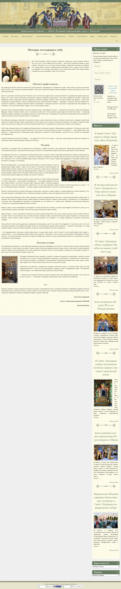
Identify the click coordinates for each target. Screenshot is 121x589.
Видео (92, 36)
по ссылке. (96, 102)
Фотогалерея (82, 36)
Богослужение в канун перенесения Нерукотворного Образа (106, 436)
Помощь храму (103, 36)
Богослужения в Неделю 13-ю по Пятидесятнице (106, 305)
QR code (97, 66)
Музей (71, 36)
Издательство (60, 36)
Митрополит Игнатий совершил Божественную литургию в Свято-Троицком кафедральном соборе (106, 501)
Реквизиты (98, 79)
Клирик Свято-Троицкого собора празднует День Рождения (106, 137)
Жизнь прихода (27, 36)
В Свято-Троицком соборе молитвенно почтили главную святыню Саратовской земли (106, 367)
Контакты (113, 36)
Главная (5, 36)
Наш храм (14, 36)
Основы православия (44, 36)
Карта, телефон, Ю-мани (102, 73)
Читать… (97, 169)
